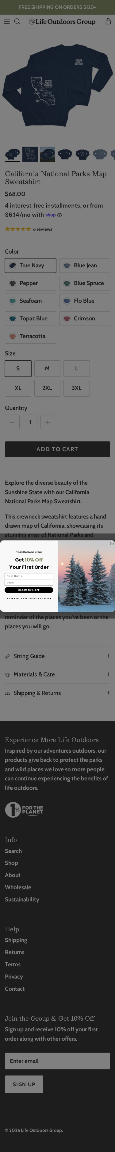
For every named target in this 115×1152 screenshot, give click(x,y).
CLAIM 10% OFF (29, 590)
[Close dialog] (112, 543)
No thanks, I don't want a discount (28, 598)
